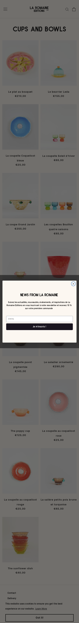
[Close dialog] (73, 284)
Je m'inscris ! (39, 326)
